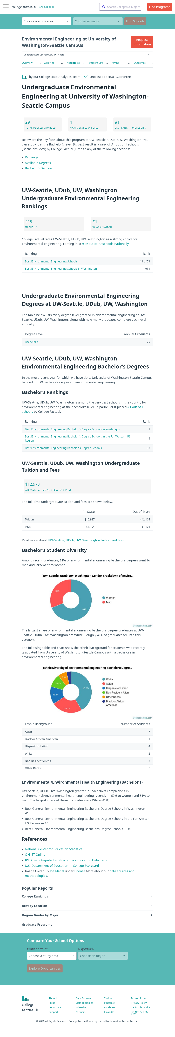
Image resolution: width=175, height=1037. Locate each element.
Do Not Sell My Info (139, 1012)
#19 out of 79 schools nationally (105, 244)
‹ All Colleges (46, 6)
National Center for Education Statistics (53, 849)
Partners (80, 1012)
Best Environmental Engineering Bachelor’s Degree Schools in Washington (73, 429)
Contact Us (55, 1007)
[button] (142, 42)
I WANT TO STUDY (37, 949)
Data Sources (83, 998)
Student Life (96, 62)
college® (30, 1007)
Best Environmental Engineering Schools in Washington (61, 268)
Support (53, 1012)
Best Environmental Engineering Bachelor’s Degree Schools (63, 448)
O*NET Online (35, 854)
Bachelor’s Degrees (39, 168)
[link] (31, 62)
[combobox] (120, 7)
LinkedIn (109, 1012)
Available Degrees (38, 163)
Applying (49, 62)
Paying (115, 62)
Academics (73, 62)
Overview (27, 62)
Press (52, 1002)
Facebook (109, 1007)
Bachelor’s (31, 342)
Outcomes (140, 62)
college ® (23, 7)
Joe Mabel (57, 871)
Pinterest (109, 1002)
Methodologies (84, 1002)
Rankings (31, 157)
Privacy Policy (139, 1002)
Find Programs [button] (159, 7)
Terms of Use (138, 998)
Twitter (108, 998)
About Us (54, 998)
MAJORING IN (86, 949)
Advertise (81, 1007)
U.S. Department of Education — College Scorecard (62, 866)
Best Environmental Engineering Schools (51, 261)
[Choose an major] (98, 21)
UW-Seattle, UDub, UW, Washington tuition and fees (86, 540)
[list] (31, 62)
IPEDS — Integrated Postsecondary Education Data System (67, 860)
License (79, 871)
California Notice (140, 1007)
